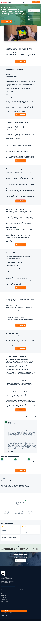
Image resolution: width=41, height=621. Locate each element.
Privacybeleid (23, 619)
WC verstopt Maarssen (4, 595)
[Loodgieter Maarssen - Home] (4, 2)
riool (22, 219)
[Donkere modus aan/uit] (31, 2)
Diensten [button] (16, 1)
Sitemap (39, 619)
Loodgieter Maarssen (10, 2)
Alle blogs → (19, 600)
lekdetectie (19, 229)
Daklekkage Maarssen (4, 599)
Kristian (3, 18)
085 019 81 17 (16, 91)
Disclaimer (36, 619)
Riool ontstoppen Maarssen (4, 593)
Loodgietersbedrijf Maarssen (5, 601)
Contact (28, 1)
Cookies (33, 619)
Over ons (24, 2)
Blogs (20, 1)
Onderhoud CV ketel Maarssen (5, 591)
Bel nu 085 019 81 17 (5, 610)
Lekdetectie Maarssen (6, 7)
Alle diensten (3, 603)
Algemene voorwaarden (28, 619)
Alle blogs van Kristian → (11, 451)
